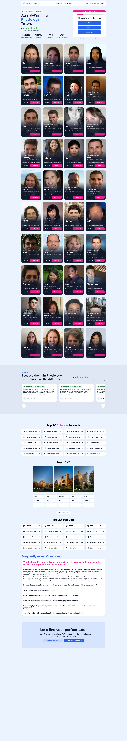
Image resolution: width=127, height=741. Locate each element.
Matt (89, 158)
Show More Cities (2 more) (63, 512)
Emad (46, 252)
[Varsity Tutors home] (30, 3)
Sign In (102, 3)
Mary (46, 347)
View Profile (26, 71)
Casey (47, 221)
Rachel (90, 126)
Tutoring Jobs (67, 3)
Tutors (22, 8)
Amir (67, 63)
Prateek (26, 284)
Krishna (47, 158)
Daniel (90, 95)
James (68, 95)
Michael (26, 315)
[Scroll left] (24, 406)
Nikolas (68, 347)
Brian (89, 316)
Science (27, 8)
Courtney (48, 63)
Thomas (69, 252)
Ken (67, 158)
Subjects (58, 3)
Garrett (47, 95)
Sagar (68, 284)
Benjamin (69, 221)
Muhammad (92, 284)
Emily (25, 63)
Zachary (26, 158)
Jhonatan (91, 189)
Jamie (47, 126)
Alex (67, 126)
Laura (25, 347)
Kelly (46, 190)
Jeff (89, 221)
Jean (89, 63)
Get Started (35, 71)
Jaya (89, 347)
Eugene (47, 315)
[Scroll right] (103, 406)
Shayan (25, 95)
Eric (67, 315)
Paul (89, 253)
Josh (24, 126)
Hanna (47, 284)
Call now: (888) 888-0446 (92, 3)
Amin (24, 252)
